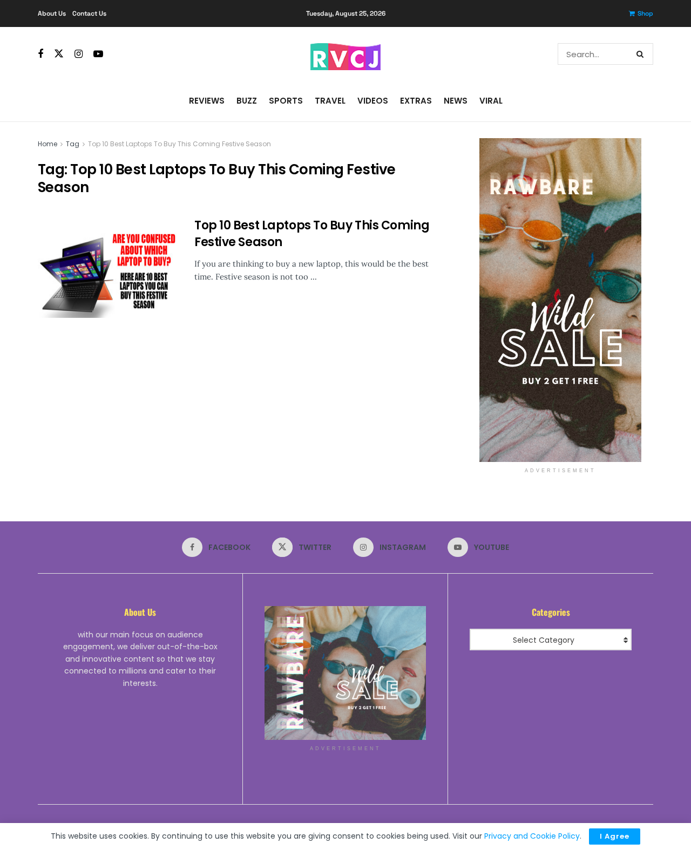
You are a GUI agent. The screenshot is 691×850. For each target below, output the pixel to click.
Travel (330, 100)
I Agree (614, 836)
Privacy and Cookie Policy (532, 836)
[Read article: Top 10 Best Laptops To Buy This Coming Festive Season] (108, 267)
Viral (491, 100)
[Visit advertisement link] (560, 300)
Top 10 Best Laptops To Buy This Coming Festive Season (179, 143)
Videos (372, 100)
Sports (286, 100)
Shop (645, 13)
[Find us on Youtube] (98, 54)
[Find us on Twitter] (59, 53)
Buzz (246, 100)
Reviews (207, 100)
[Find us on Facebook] (40, 54)
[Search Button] (642, 54)
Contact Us (89, 13)
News (456, 100)
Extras (416, 100)
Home (47, 143)
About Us (52, 13)
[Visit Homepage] (345, 54)
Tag (72, 143)
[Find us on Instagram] (78, 54)
